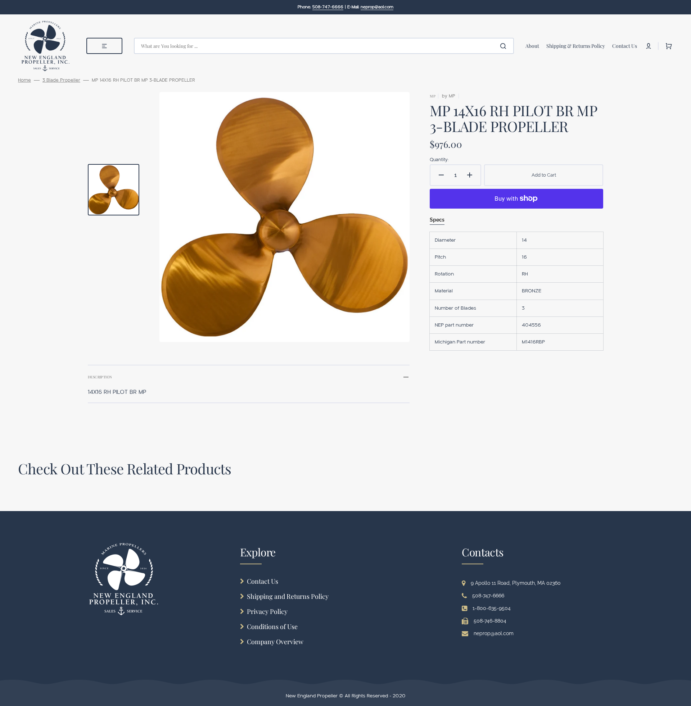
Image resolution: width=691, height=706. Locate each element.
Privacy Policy (267, 611)
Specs (437, 220)
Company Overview (275, 641)
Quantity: (439, 159)
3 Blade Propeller (61, 80)
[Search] (504, 46)
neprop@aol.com (494, 633)
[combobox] (324, 46)
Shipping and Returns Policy (288, 596)
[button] (648, 46)
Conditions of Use (272, 626)
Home (24, 80)
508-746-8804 (490, 621)
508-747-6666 (488, 595)
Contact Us (262, 581)
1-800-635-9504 (492, 608)
